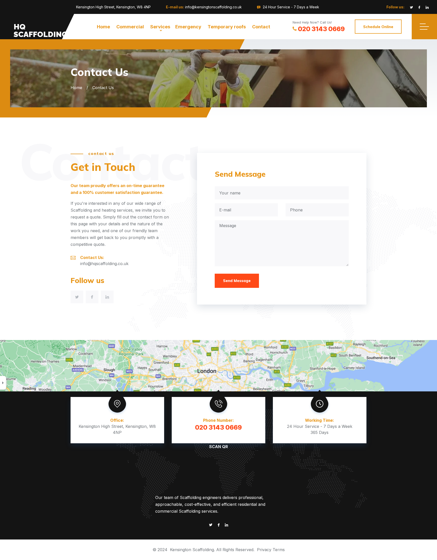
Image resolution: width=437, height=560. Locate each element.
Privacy (264, 549)
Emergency (188, 26)
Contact (261, 26)
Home (103, 26)
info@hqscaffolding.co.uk (104, 263)
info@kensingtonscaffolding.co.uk (213, 7)
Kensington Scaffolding (192, 549)
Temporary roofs (227, 26)
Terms (279, 549)
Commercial (130, 26)
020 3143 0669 (321, 29)
